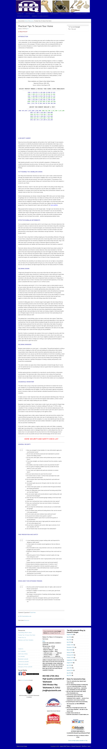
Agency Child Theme (65, 746)
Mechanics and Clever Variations (25, 640)
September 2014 (71, 660)
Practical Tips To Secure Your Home (26, 635)
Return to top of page (22, 746)
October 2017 (70, 644)
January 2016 (70, 652)
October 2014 (70, 657)
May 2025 (69, 639)
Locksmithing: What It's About (25, 632)
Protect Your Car (22, 637)
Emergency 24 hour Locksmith (40, 16)
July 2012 (69, 673)
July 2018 (69, 642)
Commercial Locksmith (81, 13)
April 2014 (69, 668)
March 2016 (69, 650)
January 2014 (70, 670)
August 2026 (70, 634)
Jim (28, 28)
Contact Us (20, 13)
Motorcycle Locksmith (23, 16)
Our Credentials (30, 13)
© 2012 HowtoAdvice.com (24, 616)
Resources (26, 620)
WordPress (84, 746)
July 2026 (69, 637)
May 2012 (69, 675)
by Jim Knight (24, 680)
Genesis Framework (76, 746)
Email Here (33, 612)
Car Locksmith (54, 13)
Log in (88, 746)
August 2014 (70, 662)
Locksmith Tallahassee (53, 4)
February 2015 (70, 655)
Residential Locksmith (67, 13)
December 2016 (71, 647)
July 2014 (69, 665)
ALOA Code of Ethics (42, 13)
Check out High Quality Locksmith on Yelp (77, 740)
